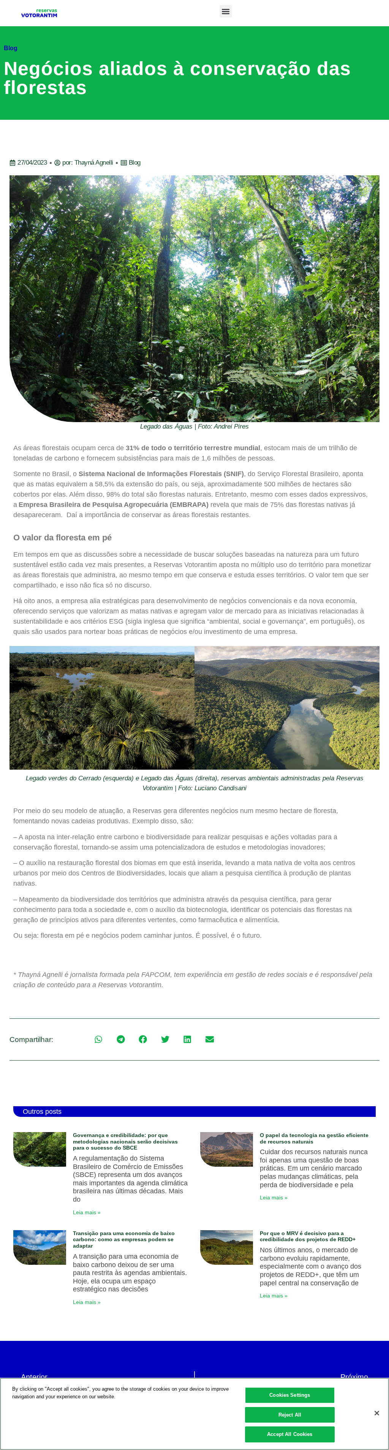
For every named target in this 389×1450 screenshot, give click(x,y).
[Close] (376, 1413)
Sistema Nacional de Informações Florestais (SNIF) (161, 474)
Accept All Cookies (289, 1434)
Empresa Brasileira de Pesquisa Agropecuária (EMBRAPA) (114, 504)
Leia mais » (87, 1212)
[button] (226, 11)
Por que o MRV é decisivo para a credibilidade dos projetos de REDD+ (308, 1236)
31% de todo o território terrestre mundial (193, 448)
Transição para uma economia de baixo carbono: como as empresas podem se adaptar (124, 1239)
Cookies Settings (289, 1395)
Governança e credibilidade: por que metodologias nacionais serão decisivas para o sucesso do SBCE (125, 1141)
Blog (10, 48)
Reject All (289, 1415)
